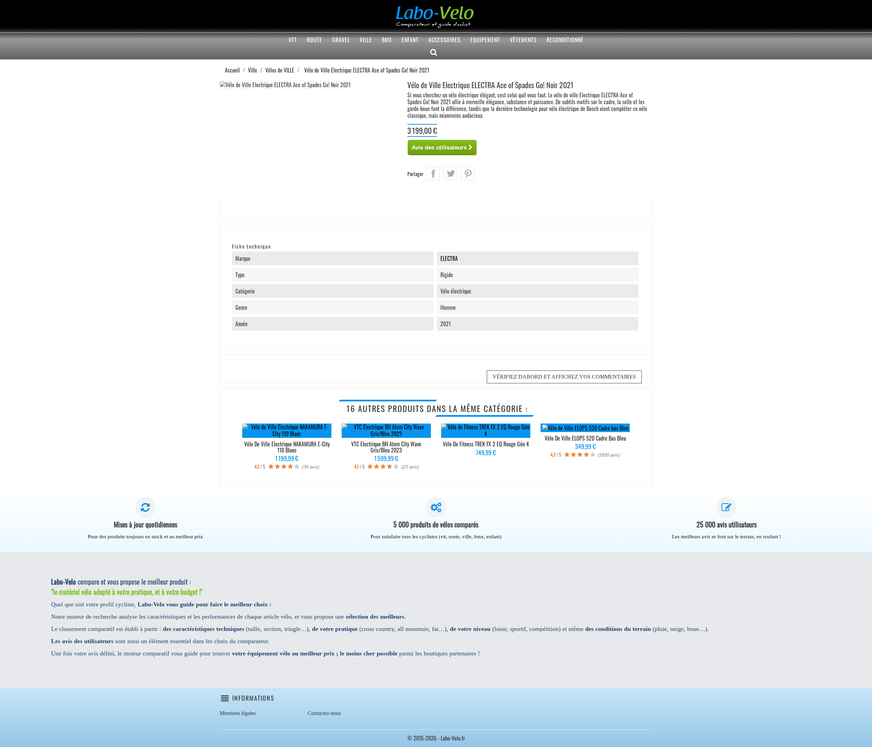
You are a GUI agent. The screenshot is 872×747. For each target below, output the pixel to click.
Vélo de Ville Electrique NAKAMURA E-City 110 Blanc (287, 447)
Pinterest (467, 173)
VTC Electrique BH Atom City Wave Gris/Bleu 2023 (386, 447)
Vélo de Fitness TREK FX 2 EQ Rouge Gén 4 (486, 444)
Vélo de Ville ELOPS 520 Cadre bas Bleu (585, 438)
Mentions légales (238, 713)
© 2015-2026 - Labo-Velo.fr (436, 738)
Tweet (450, 173)
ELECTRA (449, 258)
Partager (432, 173)
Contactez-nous (324, 713)
